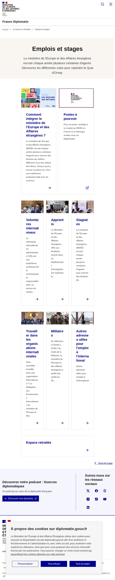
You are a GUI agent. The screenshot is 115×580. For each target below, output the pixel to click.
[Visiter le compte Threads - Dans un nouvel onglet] (105, 491)
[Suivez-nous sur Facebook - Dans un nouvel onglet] (96, 491)
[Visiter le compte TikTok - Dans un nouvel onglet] (96, 499)
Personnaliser (25, 564)
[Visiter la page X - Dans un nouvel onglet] (88, 491)
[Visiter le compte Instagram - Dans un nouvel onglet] (88, 499)
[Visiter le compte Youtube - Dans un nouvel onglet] (105, 499)
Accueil (5, 29)
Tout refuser (54, 564)
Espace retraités (38, 442)
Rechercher (102, 4)
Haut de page (105, 463)
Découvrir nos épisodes (20, 498)
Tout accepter (83, 564)
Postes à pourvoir (70, 117)
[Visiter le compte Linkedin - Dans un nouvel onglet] (88, 507)
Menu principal (111, 4)
